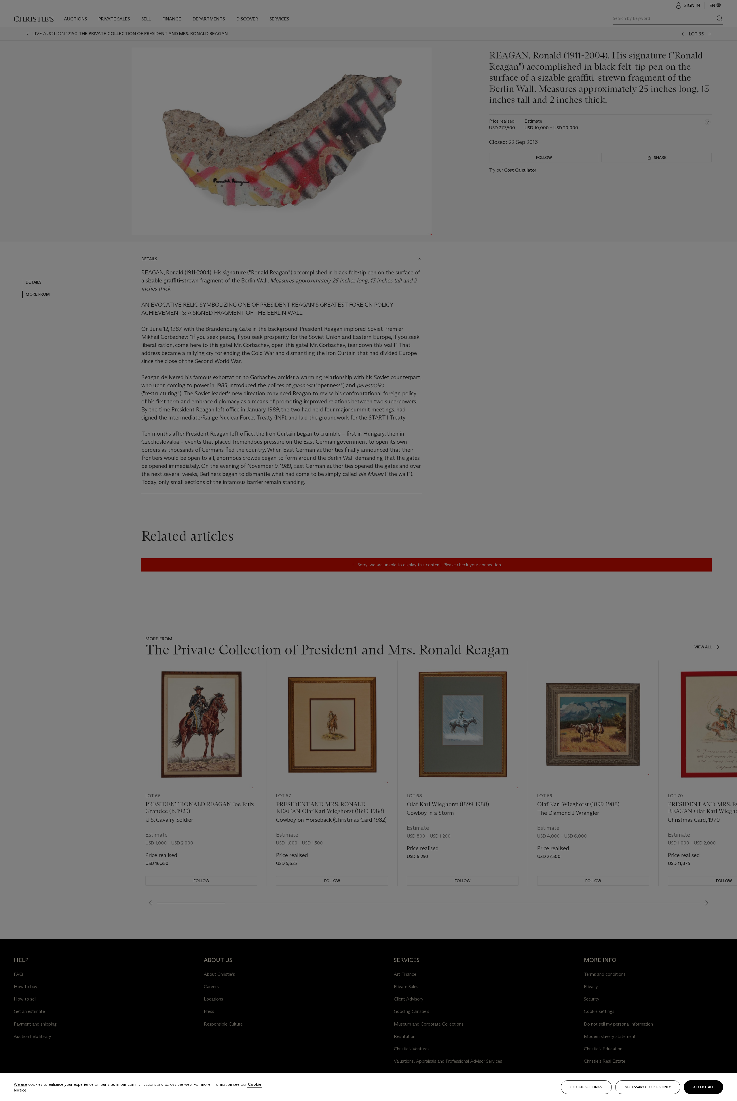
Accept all (703, 1087)
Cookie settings (586, 1087)
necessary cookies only (648, 1087)
